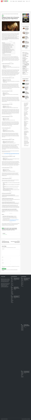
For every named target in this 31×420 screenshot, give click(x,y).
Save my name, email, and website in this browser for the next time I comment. (10, 266)
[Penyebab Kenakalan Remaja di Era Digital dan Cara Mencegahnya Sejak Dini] (22, 324)
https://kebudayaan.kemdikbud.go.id (14, 219)
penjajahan (23, 68)
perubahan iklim (23, 71)
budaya (23, 52)
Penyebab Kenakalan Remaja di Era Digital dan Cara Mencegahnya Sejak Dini (26, 325)
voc (27, 74)
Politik (26, 71)
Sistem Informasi (26, 121)
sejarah (23, 72)
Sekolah (23, 73)
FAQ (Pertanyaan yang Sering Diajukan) (7, 52)
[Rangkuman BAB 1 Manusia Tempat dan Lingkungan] (23, 83)
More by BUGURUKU (5, 234)
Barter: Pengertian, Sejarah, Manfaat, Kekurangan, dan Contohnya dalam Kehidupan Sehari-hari (27, 279)
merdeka (26, 62)
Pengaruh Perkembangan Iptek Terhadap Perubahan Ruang (27, 92)
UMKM (26, 74)
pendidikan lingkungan (24, 67)
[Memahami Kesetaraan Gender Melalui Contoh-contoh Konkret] (23, 36)
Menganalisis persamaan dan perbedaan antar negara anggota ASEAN (27, 97)
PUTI (24, 111)
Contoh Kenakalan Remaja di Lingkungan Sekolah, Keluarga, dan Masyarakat (27, 372)
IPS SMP (27, 56)
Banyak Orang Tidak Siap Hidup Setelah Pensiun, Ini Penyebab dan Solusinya (17, 279)
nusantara (27, 63)
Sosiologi (25, 73)
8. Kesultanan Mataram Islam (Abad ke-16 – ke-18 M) (8, 49)
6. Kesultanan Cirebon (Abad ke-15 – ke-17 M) (7, 47)
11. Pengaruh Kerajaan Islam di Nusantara (7, 51)
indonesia (24, 55)
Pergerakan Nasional (24, 69)
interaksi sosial (23, 56)
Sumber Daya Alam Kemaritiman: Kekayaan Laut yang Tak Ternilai (26, 142)
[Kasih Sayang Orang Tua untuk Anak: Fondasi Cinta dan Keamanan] (23, 45)
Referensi (4, 53)
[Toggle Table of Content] (14, 42)
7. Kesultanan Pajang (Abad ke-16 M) (6, 48)
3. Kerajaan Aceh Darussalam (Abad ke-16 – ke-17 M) (8, 45)
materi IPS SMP (23, 62)
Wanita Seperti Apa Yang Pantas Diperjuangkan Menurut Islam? (27, 28)
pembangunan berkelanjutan (25, 65)
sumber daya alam (24, 74)
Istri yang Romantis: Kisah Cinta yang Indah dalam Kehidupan (27, 42)
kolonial (25, 59)
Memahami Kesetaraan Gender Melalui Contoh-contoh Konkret (27, 37)
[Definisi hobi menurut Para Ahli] (23, 80)
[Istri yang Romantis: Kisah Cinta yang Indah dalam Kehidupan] (23, 41)
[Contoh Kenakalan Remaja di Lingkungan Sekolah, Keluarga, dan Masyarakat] (22, 371)
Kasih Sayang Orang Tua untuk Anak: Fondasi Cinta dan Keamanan (27, 46)
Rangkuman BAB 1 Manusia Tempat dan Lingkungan (27, 84)
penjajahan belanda (27, 68)
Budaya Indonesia (25, 52)
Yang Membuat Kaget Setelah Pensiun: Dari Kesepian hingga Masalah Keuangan (16, 288)
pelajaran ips (26, 64)
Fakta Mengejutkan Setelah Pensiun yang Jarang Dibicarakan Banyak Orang (17, 296)
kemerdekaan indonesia (25, 58)
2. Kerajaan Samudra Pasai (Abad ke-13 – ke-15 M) (8, 44)
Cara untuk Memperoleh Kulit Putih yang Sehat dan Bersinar (27, 33)
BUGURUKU (4, 233)
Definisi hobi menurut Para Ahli (27, 80)
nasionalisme (24, 63)
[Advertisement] (15, 7)
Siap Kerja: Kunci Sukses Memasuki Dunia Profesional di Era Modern (26, 113)
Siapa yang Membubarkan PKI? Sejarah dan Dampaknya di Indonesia (26, 124)
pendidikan (24, 66)
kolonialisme (24, 60)
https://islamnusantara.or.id (12, 220)
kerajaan (23, 59)
